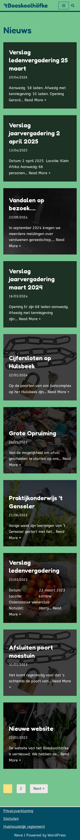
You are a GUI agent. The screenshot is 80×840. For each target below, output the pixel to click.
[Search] (72, 5)
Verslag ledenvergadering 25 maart (38, 60)
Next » (38, 788)
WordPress (57, 835)
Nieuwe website (31, 728)
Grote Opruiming (32, 433)
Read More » (35, 100)
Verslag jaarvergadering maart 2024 (32, 279)
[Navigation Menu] (63, 5)
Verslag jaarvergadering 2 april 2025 (34, 133)
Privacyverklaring (18, 811)
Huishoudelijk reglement (24, 827)
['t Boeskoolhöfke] (26, 5)
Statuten (11, 819)
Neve (18, 835)
